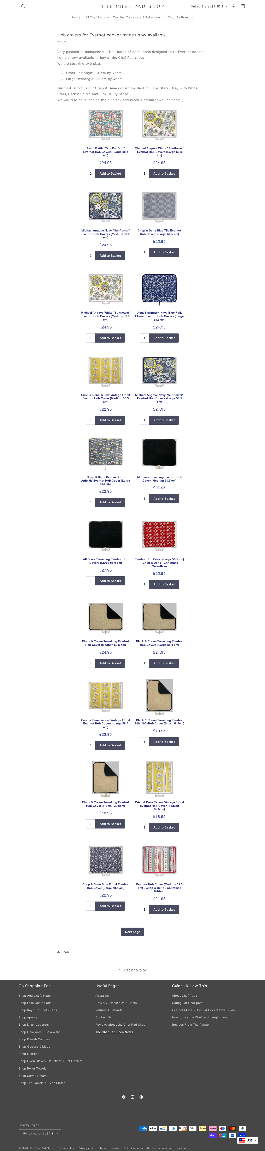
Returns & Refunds (109, 1010)
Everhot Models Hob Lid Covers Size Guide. (204, 1010)
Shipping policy (133, 1148)
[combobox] (247, 1140)
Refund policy (66, 1148)
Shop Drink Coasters (34, 1024)
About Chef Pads (184, 995)
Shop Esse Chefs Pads (35, 1003)
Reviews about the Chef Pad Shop (120, 1024)
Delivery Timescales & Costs (116, 1003)
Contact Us (103, 1017)
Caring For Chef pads (187, 1003)
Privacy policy (87, 1148)
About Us (102, 995)
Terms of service (110, 1148)
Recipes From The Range (190, 1024)
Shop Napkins (29, 1053)
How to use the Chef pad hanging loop (200, 1017)
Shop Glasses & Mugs (34, 1046)
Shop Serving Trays (33, 1075)
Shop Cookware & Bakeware (39, 1032)
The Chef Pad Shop (41, 1148)
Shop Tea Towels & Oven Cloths (42, 1083)
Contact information (159, 1148)
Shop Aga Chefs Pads (35, 995)
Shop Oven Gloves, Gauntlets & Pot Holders (51, 1061)
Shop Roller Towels (32, 1068)
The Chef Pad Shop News (114, 1032)
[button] (23, 6)
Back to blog (135, 970)
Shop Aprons (28, 1017)
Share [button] (65, 952)
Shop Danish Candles (34, 1039)
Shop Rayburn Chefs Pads (38, 1010)
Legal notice (183, 1148)
